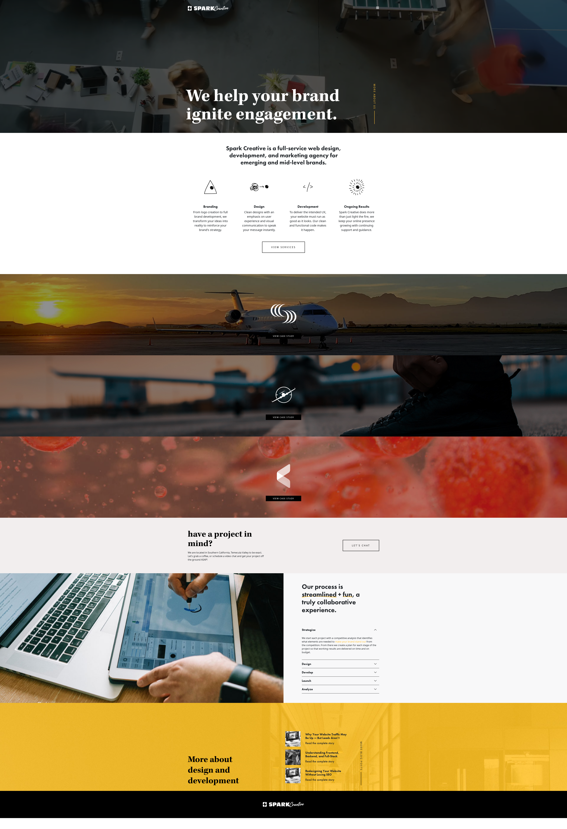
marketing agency (304, 155)
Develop (307, 672)
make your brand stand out (350, 641)
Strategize (309, 630)
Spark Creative (208, 8)
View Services (283, 247)
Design (306, 664)
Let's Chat (361, 545)
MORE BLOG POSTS (361, 756)
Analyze (307, 689)
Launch (306, 681)
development (247, 155)
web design (323, 148)
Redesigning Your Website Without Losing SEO (323, 772)
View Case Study (283, 336)
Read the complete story (319, 743)
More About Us (374, 96)
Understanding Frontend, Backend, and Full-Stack (322, 754)
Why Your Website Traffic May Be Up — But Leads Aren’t (326, 736)
